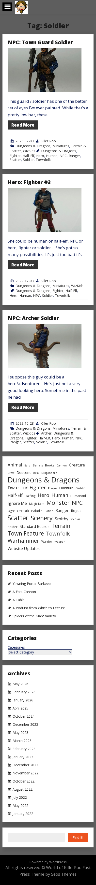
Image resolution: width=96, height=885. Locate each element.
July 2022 (20, 797)
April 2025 (20, 708)
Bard (27, 465)
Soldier (28, 159)
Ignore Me (17, 503)
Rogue (76, 510)
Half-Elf (28, 155)
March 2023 (22, 741)
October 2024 (23, 716)
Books (49, 465)
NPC (63, 155)
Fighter (15, 155)
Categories (16, 647)
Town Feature (26, 533)
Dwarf (14, 487)
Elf (25, 487)
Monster (58, 502)
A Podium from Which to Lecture (39, 608)
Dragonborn (49, 473)
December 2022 (25, 765)
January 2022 (23, 814)
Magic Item (36, 504)
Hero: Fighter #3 (29, 182)
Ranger (74, 155)
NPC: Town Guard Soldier (40, 42)
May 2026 (20, 684)
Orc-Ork (23, 510)
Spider (12, 526)
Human (52, 155)
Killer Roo (48, 141)
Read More (22, 125)
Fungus (52, 488)
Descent (23, 472)
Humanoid (78, 495)
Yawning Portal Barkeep (32, 583)
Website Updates (24, 548)
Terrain (60, 525)
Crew (11, 473)
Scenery (42, 518)
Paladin (37, 510)
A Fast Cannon (24, 592)
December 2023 (25, 724)
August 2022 (22, 789)
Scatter (15, 159)
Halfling (30, 496)
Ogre (11, 511)
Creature (77, 465)
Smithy (61, 519)
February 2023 (24, 749)
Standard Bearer (34, 526)
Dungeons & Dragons (33, 146)
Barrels (38, 465)
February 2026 (24, 692)
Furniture (66, 488)
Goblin (80, 488)
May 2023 (20, 732)
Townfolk (43, 159)
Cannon (62, 465)
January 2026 (23, 700)
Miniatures (60, 146)
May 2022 (20, 805)
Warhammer (23, 540)
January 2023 (23, 757)
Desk (36, 473)
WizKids (29, 150)
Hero (40, 155)
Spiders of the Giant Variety (34, 616)
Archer (46, 433)
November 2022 (25, 773)
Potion (49, 511)
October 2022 (23, 781)
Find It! (78, 837)
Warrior (46, 541)
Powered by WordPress (48, 862)
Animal (15, 465)
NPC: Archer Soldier (33, 318)
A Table (19, 600)
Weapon (59, 541)
